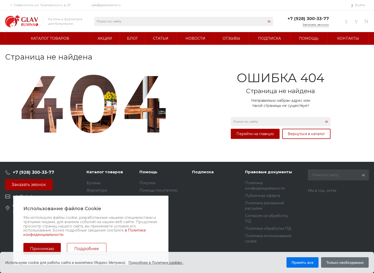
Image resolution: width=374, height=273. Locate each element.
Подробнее (86, 248)
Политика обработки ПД (268, 228)
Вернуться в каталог (306, 134)
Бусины (93, 183)
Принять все (302, 262)
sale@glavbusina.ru (106, 5)
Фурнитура (97, 190)
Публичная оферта (262, 195)
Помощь (148, 171)
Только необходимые (345, 262)
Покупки (147, 183)
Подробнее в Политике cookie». (155, 262)
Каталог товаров (105, 171)
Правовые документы (268, 171)
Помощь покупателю (158, 190)
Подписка (203, 171)
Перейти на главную (255, 134)
